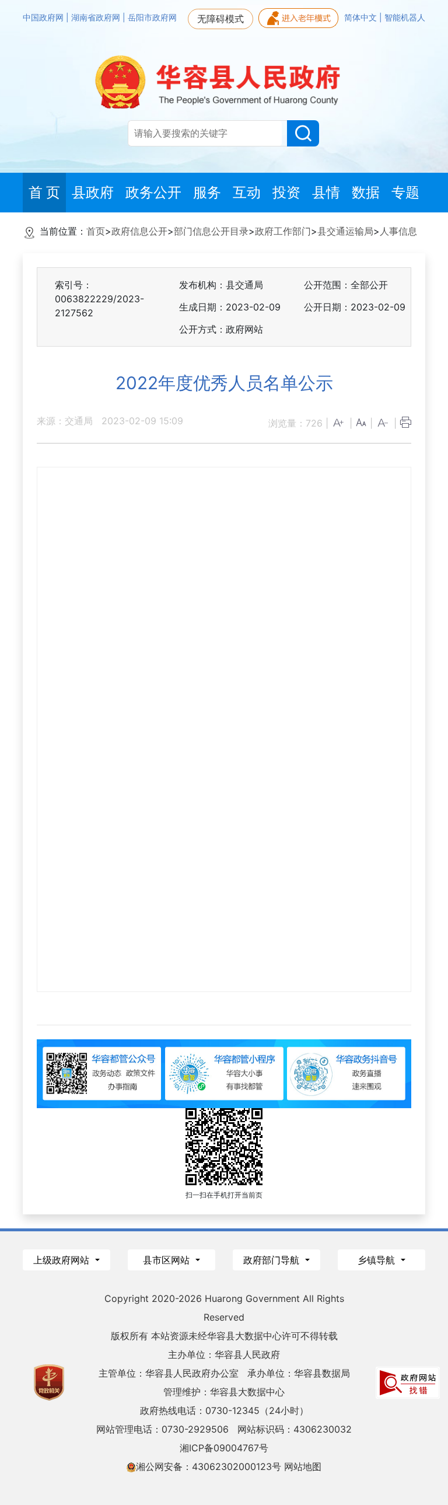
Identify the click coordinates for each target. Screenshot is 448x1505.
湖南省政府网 (97, 17)
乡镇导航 (378, 1260)
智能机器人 (404, 17)
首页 (95, 231)
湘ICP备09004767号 (224, 1448)
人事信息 (398, 231)
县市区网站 (167, 1260)
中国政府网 (44, 17)
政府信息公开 (139, 231)
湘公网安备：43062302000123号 (208, 1466)
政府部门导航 (272, 1260)
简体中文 (361, 17)
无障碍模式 (220, 19)
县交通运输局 (345, 231)
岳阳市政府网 (152, 17)
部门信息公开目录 (211, 231)
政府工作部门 (283, 231)
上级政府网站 (62, 1260)
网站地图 (302, 1466)
